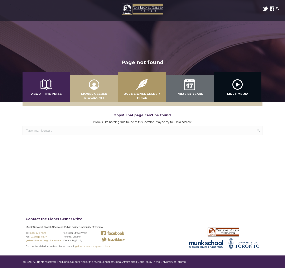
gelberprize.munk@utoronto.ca (43, 240)
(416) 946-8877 (39, 236)
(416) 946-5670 (38, 232)
